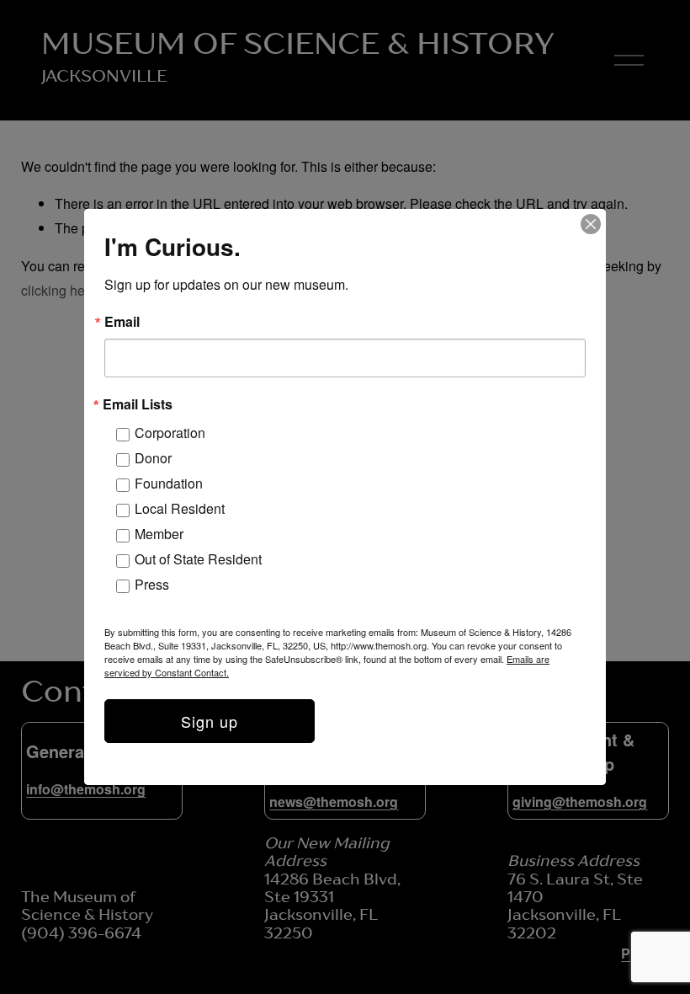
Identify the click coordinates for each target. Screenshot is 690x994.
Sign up (209, 721)
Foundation (169, 483)
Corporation (170, 432)
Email (122, 322)
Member (159, 533)
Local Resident (180, 508)
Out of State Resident (198, 559)
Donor (153, 458)
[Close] (591, 224)
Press (152, 584)
